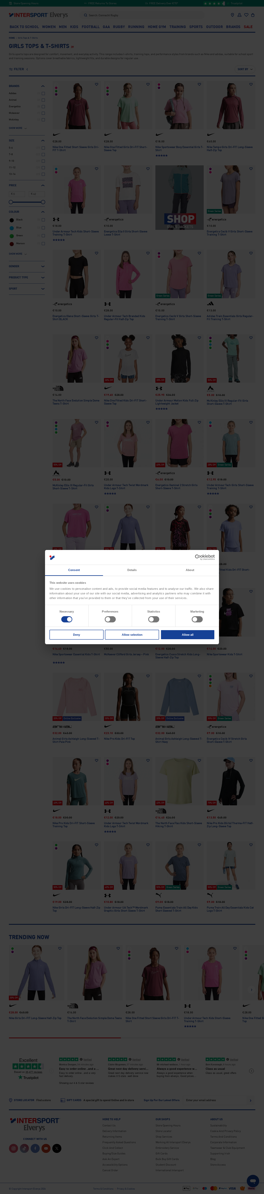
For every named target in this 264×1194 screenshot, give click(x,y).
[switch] (110, 619)
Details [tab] (132, 570)
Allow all (187, 634)
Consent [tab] (74, 570)
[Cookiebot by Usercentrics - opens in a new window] (198, 557)
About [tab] (190, 570)
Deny (76, 634)
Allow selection (132, 634)
